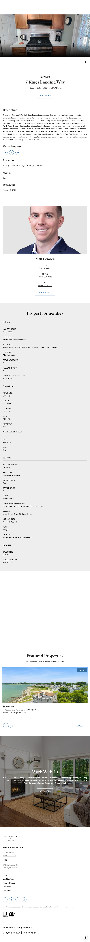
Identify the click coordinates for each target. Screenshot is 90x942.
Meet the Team (9, 879)
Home (5, 875)
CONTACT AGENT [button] (45, 293)
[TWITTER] (24, 899)
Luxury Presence (24, 927)
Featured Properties (10, 883)
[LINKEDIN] (17, 899)
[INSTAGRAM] (11, 899)
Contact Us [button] (45, 96)
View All (80, 726)
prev (42, 62)
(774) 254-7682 (45, 277)
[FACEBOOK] (5, 899)
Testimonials (7, 887)
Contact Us (7, 891)
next (48, 62)
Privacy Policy (29, 933)
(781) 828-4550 (9, 852)
